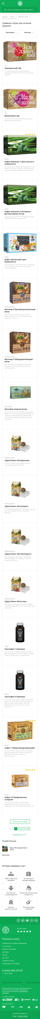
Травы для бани (10, 306)
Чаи (6, 65)
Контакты (5, 958)
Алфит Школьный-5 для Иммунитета (15, 260)
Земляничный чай (13, 68)
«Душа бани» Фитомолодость (18, 554)
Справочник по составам (11, 964)
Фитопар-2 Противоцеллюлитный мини (20, 310)
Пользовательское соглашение (12, 982)
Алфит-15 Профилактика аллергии (16, 798)
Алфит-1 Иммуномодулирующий (20, 748)
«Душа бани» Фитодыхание (17, 460)
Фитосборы (8, 406)
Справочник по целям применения (14, 943)
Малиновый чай (12, 116)
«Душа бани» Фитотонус (16, 601)
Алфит (7, 159)
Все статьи (5, 855)
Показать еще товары (20, 822)
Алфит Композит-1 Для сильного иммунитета (19, 162)
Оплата (4, 955)
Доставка (5, 952)
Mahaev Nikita (23, 1016)
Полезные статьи (8, 961)
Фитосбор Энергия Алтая (16, 409)
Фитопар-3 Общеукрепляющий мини (19, 360)
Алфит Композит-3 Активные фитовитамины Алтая (18, 212)
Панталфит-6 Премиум (15, 696)
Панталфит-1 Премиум (15, 649)
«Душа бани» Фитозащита (16, 506)
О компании (6, 946)
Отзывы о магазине (9, 949)
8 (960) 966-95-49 (12, 970)
